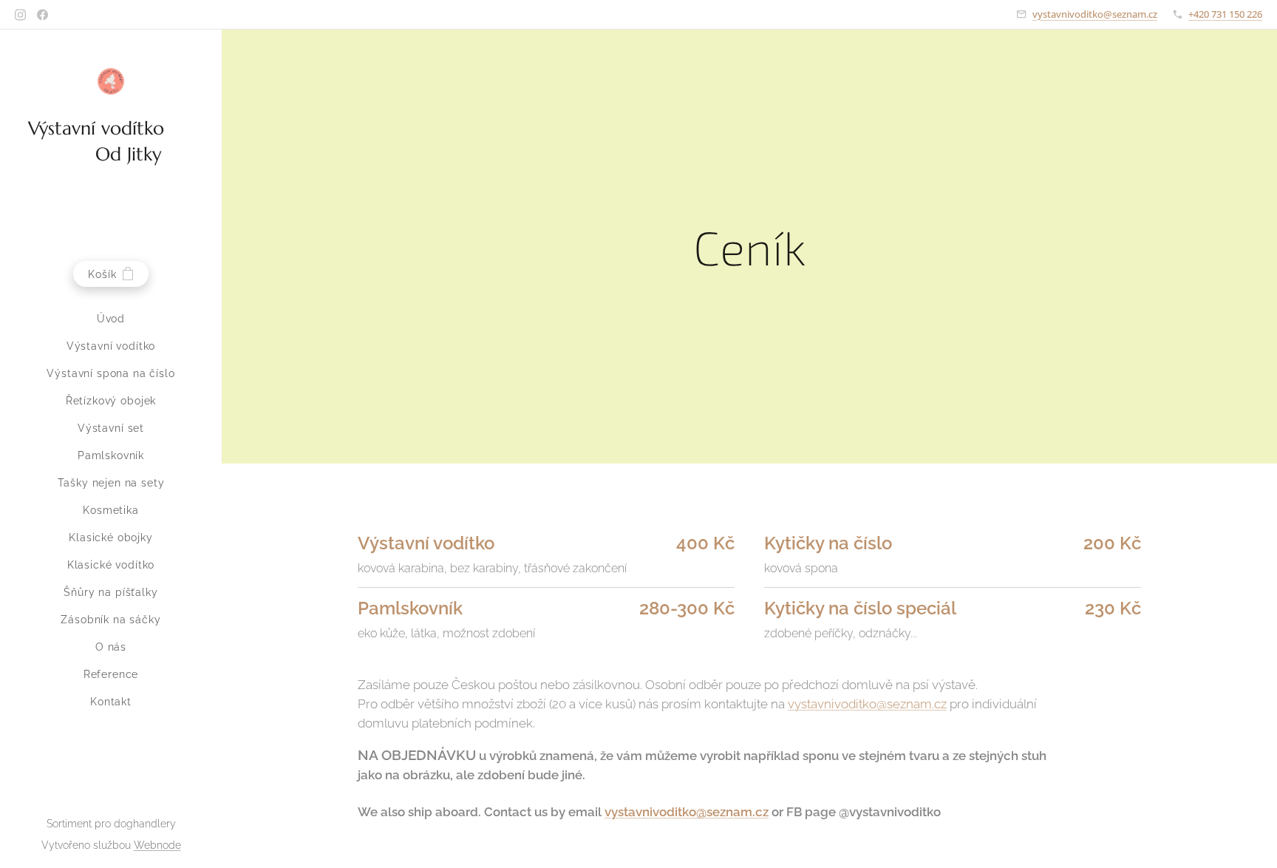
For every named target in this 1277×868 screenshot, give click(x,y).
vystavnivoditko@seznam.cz (1094, 14)
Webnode (157, 845)
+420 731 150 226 (1225, 14)
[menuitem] (110, 319)
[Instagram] (20, 14)
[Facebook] (42, 14)
